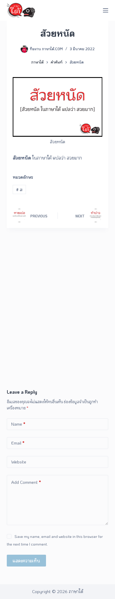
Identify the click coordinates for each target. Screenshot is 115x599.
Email (17, 443)
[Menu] (105, 10)
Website (18, 462)
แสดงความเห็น (26, 561)
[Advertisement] (57, 327)
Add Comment (26, 482)
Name (18, 424)
